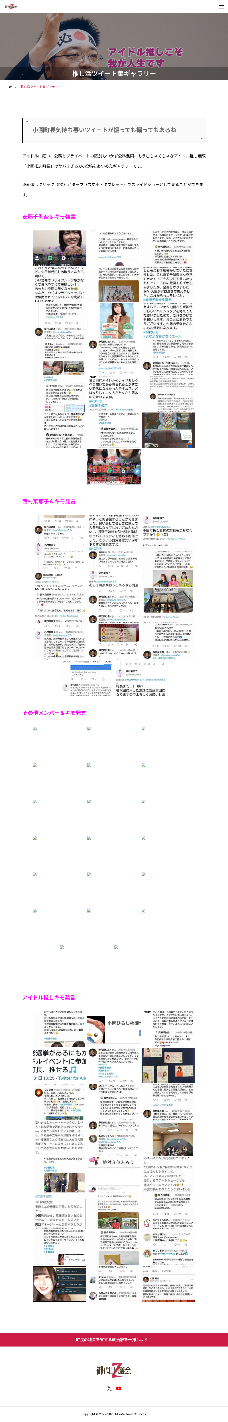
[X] (109, 1388)
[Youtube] (118, 1388)
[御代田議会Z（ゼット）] (10, 6)
